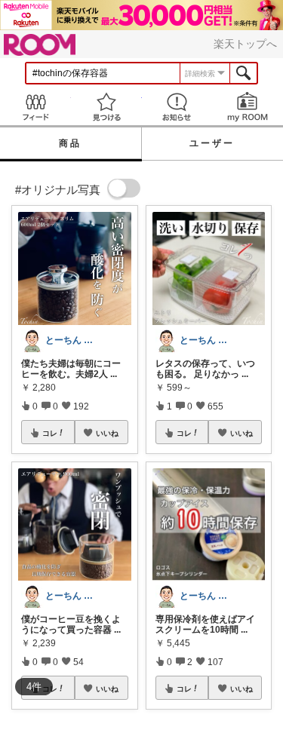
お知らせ (177, 106)
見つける (106, 106)
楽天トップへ (245, 44)
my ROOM (247, 106)
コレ (49, 433)
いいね (107, 433)
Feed (35, 106)
